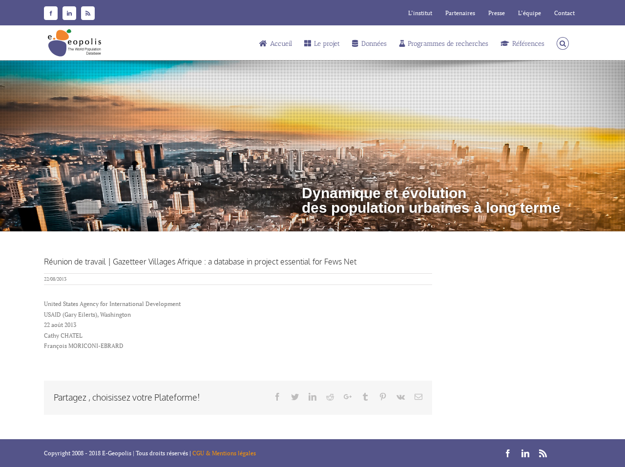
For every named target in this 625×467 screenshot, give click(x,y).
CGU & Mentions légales (224, 453)
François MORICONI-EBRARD (84, 345)
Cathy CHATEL (63, 335)
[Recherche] (563, 42)
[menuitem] (420, 13)
